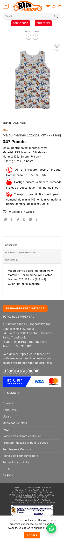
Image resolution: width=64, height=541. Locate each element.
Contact (8, 403)
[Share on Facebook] (12, 219)
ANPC (6, 468)
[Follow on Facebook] (6, 371)
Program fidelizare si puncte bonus (25, 442)
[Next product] (28, 37)
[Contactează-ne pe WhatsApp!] (51, 528)
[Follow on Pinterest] (24, 371)
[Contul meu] (54, 6)
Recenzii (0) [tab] (12, 259)
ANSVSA (8, 475)
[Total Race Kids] (27, 6)
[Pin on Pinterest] (24, 219)
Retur (6, 429)
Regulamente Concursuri (18, 449)
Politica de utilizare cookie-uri (22, 436)
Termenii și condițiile (16, 462)
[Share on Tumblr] (36, 219)
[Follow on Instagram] (12, 371)
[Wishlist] (48, 6)
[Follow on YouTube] (36, 371)
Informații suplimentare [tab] (20, 252)
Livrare (7, 416)
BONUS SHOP (32, 31)
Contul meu (10, 410)
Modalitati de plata (15, 423)
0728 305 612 (38, 175)
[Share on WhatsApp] (6, 219)
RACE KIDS (19, 122)
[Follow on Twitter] (18, 371)
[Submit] (56, 16)
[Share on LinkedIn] (30, 219)
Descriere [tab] (11, 245)
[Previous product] (35, 37)
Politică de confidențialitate (20, 455)
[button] (6, 6)
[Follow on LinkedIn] (30, 371)
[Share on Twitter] (18, 219)
